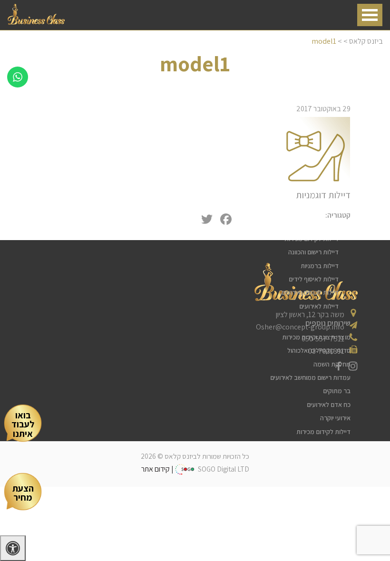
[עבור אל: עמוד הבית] (36, 22)
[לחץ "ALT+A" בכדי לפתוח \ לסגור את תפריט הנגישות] (13, 548)
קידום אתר (155, 469)
